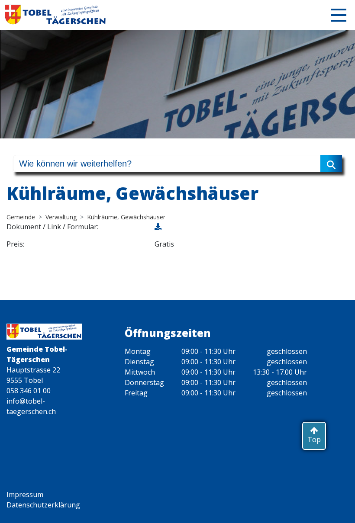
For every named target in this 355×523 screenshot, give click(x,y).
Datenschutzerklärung (43, 505)
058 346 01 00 (28, 390)
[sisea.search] (331, 163)
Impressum (24, 494)
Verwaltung (61, 217)
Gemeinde (20, 217)
